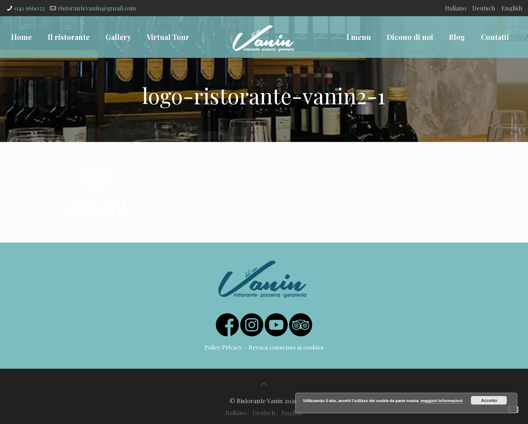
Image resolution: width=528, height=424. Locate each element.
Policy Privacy (223, 347)
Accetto (489, 400)
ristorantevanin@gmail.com (97, 8)
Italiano (455, 8)
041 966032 (29, 8)
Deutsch (483, 8)
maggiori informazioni (442, 400)
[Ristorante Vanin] (263, 36)
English (512, 8)
